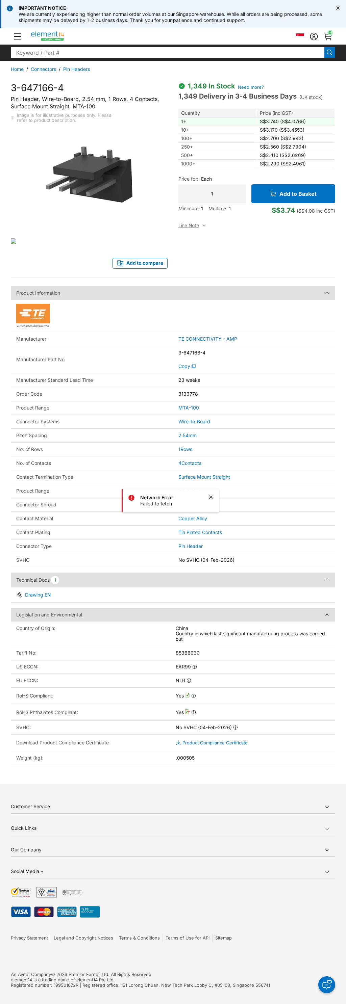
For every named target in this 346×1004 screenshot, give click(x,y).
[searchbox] (167, 52)
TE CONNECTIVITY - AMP (207, 339)
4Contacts (189, 463)
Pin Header (190, 546)
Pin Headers (76, 69)
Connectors (43, 69)
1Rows (185, 449)
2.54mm (187, 435)
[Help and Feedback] (326, 984)
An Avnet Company (31, 974)
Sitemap (223, 938)
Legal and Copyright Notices (83, 938)
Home (17, 69)
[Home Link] (60, 36)
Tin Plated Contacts (200, 532)
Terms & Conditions (139, 938)
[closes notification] (338, 8)
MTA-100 (188, 408)
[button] (18, 36)
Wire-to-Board (194, 421)
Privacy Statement (29, 938)
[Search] (329, 52)
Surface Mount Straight (204, 477)
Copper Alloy (192, 518)
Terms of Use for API (187, 938)
